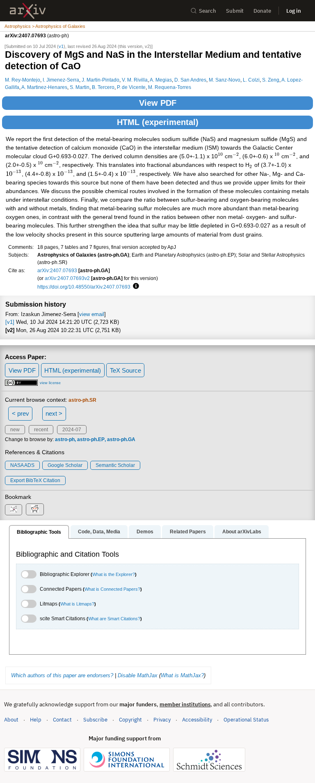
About (11, 719)
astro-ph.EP (91, 439)
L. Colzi (251, 79)
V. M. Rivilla (135, 79)
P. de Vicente (131, 87)
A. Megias (161, 79)
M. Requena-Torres (169, 87)
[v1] (9, 322)
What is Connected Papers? (112, 589)
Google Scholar (65, 465)
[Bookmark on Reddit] (35, 509)
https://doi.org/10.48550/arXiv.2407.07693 (83, 286)
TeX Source (125, 370)
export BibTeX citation (35, 480)
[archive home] (28, 11)
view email (91, 314)
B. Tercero (103, 87)
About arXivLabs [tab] (241, 532)
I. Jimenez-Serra (61, 79)
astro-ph (65, 439)
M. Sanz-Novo (224, 79)
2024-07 (71, 429)
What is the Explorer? (113, 574)
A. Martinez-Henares (44, 87)
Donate (262, 10)
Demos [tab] (145, 532)
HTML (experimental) (158, 122)
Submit (235, 10)
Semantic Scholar (115, 465)
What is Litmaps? (77, 603)
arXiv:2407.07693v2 (67, 278)
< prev (20, 413)
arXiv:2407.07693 (57, 270)
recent (41, 429)
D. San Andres (190, 79)
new (15, 429)
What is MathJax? (182, 675)
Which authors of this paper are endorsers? (62, 675)
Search (207, 10)
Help (35, 719)
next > (54, 413)
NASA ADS (22, 465)
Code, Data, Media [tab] (99, 532)
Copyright (130, 719)
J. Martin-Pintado (100, 79)
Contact (62, 719)
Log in (293, 10)
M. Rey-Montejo (22, 79)
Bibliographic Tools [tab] (39, 532)
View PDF (157, 102)
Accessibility (197, 719)
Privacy (162, 719)
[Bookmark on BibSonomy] (13, 509)
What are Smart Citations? (114, 618)
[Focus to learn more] (134, 286)
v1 (61, 46)
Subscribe (95, 719)
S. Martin (79, 87)
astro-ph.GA (121, 439)
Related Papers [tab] (188, 532)
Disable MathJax (138, 675)
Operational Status (246, 719)
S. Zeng (270, 79)
